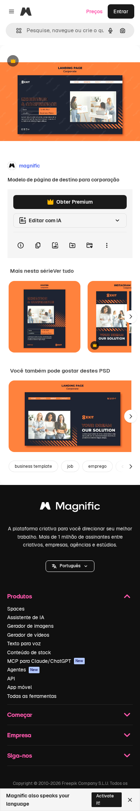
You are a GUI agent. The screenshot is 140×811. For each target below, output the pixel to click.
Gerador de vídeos (28, 635)
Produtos (19, 596)
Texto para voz (24, 643)
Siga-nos (19, 755)
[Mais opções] (106, 245)
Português (70, 566)
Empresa (19, 735)
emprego (97, 466)
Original (46, 61)
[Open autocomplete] (16, 30)
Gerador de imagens (30, 626)
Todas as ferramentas (31, 696)
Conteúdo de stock (29, 652)
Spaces (15, 609)
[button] (70, 566)
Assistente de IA (25, 617)
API (11, 678)
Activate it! (105, 799)
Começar (19, 714)
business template (33, 466)
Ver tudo (63, 271)
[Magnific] (70, 507)
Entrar (121, 11)
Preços (94, 11)
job (70, 466)
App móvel (19, 687)
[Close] (130, 800)
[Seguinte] (130, 317)
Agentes (22, 669)
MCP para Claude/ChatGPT (45, 661)
